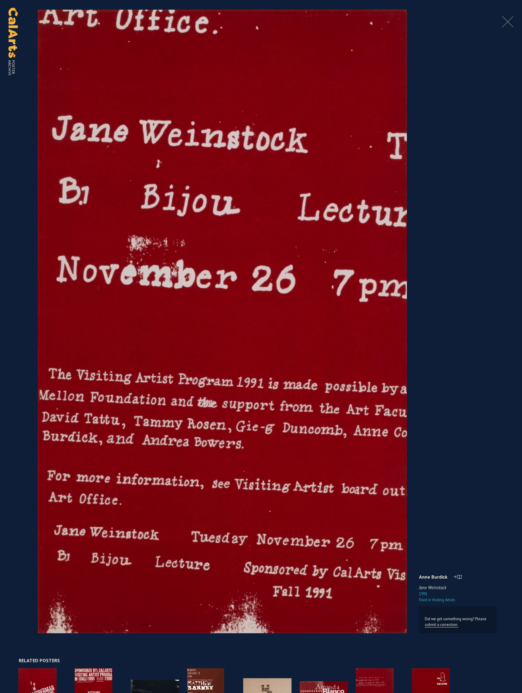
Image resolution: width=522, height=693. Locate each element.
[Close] (507, 25)
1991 (423, 593)
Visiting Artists (437, 599)
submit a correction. (441, 624)
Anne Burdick (433, 577)
